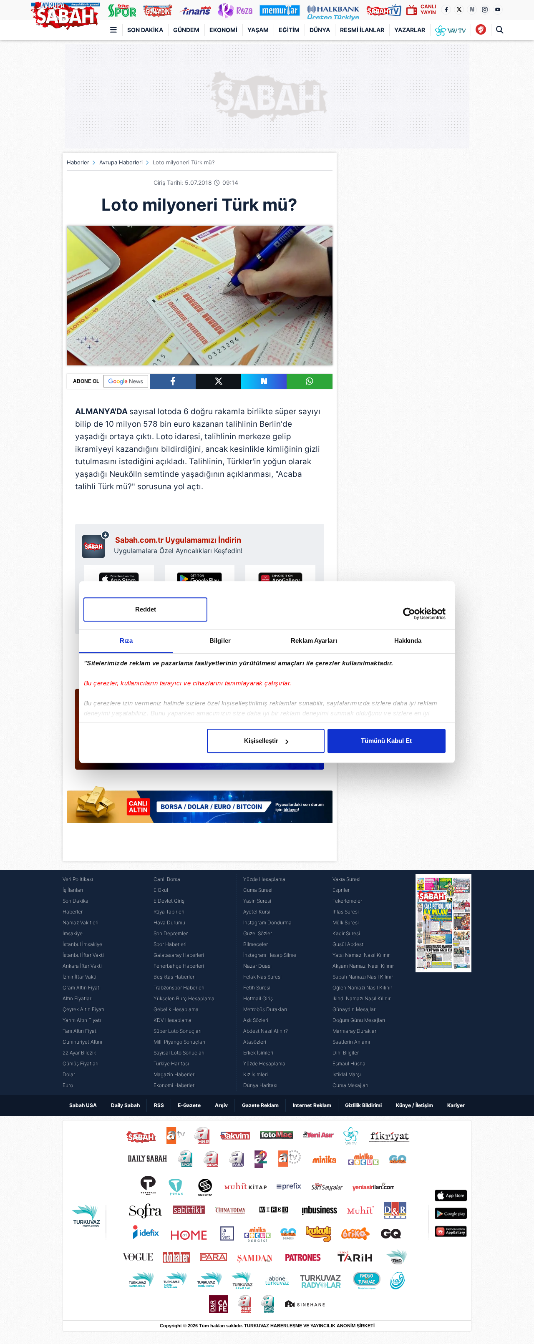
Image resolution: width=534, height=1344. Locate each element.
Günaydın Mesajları (354, 1009)
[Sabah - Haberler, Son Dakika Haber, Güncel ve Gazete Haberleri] (65, 14)
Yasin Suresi (257, 901)
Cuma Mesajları (350, 1085)
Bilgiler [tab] (220, 640)
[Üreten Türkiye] (333, 10)
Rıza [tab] (126, 640)
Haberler (78, 162)
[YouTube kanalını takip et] (498, 10)
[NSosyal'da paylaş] (264, 381)
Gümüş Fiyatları (80, 1063)
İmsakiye (73, 933)
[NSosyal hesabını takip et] (472, 10)
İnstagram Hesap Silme (269, 955)
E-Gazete (189, 1105)
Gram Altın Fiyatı (82, 987)
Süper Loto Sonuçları (178, 1031)
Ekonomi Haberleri (175, 1085)
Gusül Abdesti (348, 944)
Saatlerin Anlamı (351, 1042)
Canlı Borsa (167, 879)
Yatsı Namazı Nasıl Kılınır (361, 955)
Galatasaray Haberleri (179, 955)
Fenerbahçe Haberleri (179, 966)
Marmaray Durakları (355, 1031)
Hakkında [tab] (408, 640)
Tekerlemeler (347, 901)
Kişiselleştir (261, 740)
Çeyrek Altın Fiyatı (83, 1009)
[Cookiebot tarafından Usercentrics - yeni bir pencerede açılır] (409, 613)
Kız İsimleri (255, 1074)
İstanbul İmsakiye (82, 944)
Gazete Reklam (260, 1105)
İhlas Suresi (345, 912)
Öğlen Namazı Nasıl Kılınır (362, 987)
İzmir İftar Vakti (79, 977)
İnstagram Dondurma (267, 922)
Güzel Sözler (257, 933)
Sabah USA (83, 1105)
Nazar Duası (257, 966)
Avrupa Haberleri (121, 162)
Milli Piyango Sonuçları (179, 1042)
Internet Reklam (312, 1105)
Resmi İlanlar (362, 29)
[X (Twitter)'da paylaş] (218, 381)
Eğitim (289, 29)
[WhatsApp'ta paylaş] (309, 381)
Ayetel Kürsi (256, 912)
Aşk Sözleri (255, 1020)
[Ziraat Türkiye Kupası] (481, 30)
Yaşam (258, 29)
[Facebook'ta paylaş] (173, 381)
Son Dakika (145, 29)
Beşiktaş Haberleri (175, 977)
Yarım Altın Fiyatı (82, 1020)
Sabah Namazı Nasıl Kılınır (362, 977)
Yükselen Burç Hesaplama (184, 998)
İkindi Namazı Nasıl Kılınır (361, 998)
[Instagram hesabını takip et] (485, 10)
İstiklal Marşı (346, 1074)
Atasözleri (254, 1042)
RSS (159, 1105)
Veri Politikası (78, 879)
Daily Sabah (125, 1105)
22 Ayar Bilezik (79, 1053)
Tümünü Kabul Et (386, 740)
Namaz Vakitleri (80, 922)
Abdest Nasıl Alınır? (265, 1031)
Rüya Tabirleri (169, 912)
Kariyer (456, 1105)
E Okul (161, 890)
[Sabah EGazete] (443, 982)
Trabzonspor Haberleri (179, 987)
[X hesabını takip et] (459, 10)
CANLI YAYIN (428, 9)
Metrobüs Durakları (265, 1009)
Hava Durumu (169, 922)
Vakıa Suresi (346, 879)
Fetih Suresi (256, 987)
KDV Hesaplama (172, 1020)
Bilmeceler (255, 944)
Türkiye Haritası (171, 1063)
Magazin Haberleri (175, 1074)
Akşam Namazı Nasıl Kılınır (363, 966)
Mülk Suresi (345, 922)
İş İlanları (73, 890)
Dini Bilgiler (345, 1053)
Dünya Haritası (260, 1085)
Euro (68, 1085)
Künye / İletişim (414, 1105)
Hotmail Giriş (258, 998)
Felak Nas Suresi (262, 977)
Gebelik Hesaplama (176, 1009)
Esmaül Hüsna (348, 1063)
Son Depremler (171, 933)
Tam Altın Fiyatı (80, 1031)
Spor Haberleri (170, 944)
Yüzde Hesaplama (264, 879)
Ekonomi (223, 29)
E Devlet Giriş (169, 901)
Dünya (320, 29)
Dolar (69, 1074)
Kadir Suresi (346, 933)
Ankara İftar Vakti (82, 966)
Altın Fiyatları (78, 998)
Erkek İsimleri (258, 1053)
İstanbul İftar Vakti (83, 955)
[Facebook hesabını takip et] (446, 10)
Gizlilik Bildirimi (363, 1105)
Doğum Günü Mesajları (358, 1020)
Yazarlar (409, 29)
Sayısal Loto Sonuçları (179, 1053)
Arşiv (221, 1105)
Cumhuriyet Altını (82, 1042)
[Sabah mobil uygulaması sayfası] (96, 544)
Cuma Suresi (257, 890)
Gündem (186, 29)
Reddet (145, 609)
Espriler (341, 890)
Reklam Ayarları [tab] (314, 640)
